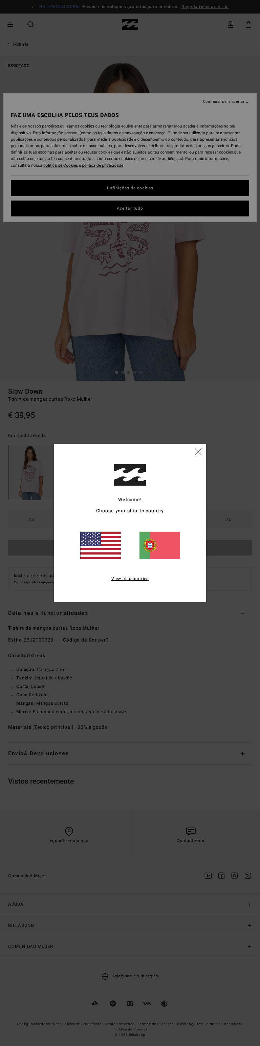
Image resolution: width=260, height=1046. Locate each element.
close (198, 451)
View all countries (130, 579)
